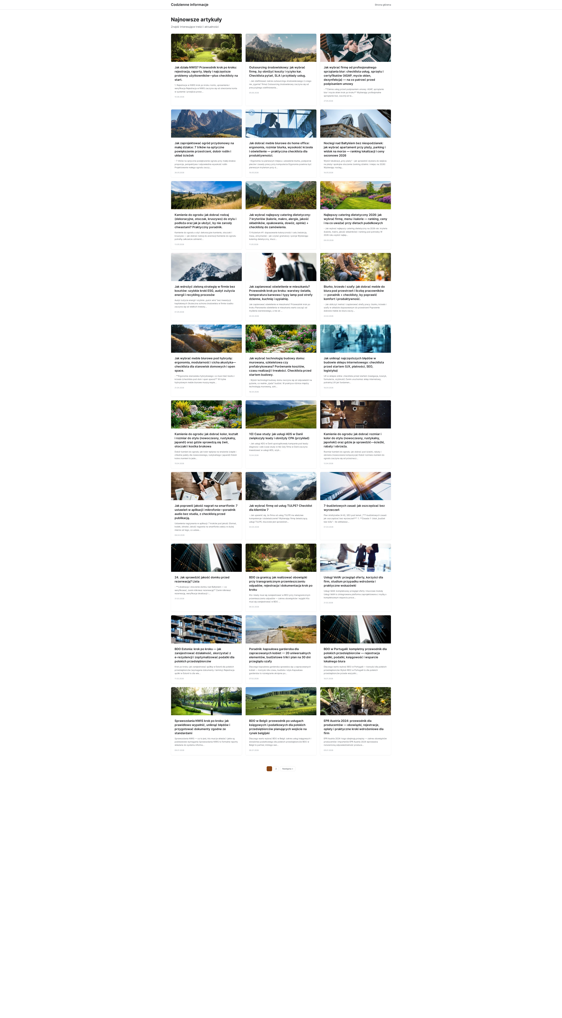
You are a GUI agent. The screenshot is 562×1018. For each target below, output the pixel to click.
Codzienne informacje (189, 4)
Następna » (287, 769)
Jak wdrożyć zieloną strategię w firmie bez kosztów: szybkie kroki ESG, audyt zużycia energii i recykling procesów (205, 291)
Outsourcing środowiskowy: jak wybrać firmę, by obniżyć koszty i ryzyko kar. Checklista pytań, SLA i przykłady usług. (277, 71)
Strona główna (383, 4)
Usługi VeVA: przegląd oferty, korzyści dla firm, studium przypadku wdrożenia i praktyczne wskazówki (353, 581)
